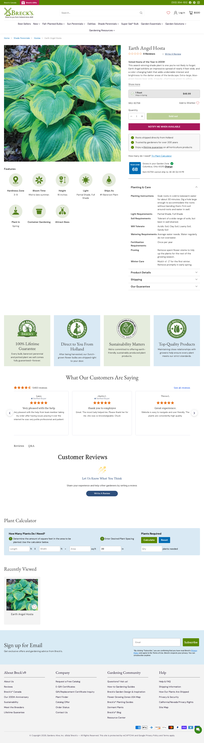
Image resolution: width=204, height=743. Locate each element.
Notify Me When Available (164, 126)
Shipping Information (170, 686)
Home (7, 38)
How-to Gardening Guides (121, 686)
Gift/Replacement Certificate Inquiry (75, 691)
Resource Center (116, 717)
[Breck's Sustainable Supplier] (127, 329)
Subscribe (191, 642)
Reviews (8, 686)
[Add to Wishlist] (34, 606)
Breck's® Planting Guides (120, 702)
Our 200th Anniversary (16, 697)
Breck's (74, 735)
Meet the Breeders (14, 707)
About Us (9, 681)
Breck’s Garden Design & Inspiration (126, 691)
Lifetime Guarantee (14, 712)
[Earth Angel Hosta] (62, 103)
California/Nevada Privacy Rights (176, 702)
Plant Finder (62, 697)
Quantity (133, 110)
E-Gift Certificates (65, 686)
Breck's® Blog (114, 712)
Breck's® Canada (12, 691)
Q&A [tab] (31, 446)
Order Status (62, 707)
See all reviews (182, 387)
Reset (164, 540)
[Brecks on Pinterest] (194, 3)
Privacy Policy (152, 735)
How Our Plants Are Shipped (174, 691)
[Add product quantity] (142, 116)
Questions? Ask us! (117, 681)
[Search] (141, 13)
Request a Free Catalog (68, 681)
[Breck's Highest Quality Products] (177, 329)
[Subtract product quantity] (131, 116)
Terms (166, 735)
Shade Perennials (22, 38)
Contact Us (62, 712)
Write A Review (102, 493)
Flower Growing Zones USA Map (124, 697)
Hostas (37, 38)
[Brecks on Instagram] (198, 3)
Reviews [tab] (19, 446)
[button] (10, 413)
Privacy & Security (169, 697)
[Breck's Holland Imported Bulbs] (77, 329)
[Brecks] (19, 12)
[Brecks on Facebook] (190, 3)
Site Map (163, 707)
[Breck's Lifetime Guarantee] (27, 328)
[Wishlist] (168, 13)
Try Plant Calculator (161, 155)
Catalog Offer (63, 702)
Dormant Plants (115, 707)
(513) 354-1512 (179, 2)
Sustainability (11, 702)
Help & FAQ (165, 681)
